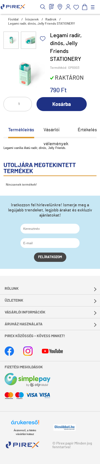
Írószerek (32, 19)
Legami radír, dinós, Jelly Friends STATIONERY (41, 23)
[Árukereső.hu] (25, 424)
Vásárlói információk (25, 312)
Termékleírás (21, 130)
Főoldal (13, 19)
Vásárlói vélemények (55, 132)
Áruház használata (24, 324)
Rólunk (12, 288)
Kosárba (61, 104)
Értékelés (87, 130)
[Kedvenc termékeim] (76, 7)
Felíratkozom (50, 257)
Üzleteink (14, 300)
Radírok (50, 19)
